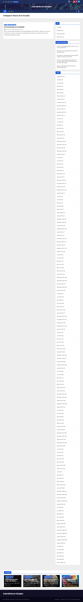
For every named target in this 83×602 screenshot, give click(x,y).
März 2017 (59, 345)
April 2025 (59, 128)
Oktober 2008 (60, 536)
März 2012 (59, 462)
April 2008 (59, 556)
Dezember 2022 (60, 219)
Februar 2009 (60, 523)
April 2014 (59, 420)
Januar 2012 (60, 468)
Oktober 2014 (60, 400)
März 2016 (59, 384)
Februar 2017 (60, 348)
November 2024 (61, 144)
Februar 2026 (60, 96)
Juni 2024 (59, 160)
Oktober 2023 (60, 186)
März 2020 (59, 306)
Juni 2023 (59, 199)
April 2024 (59, 167)
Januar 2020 (60, 313)
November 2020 (61, 280)
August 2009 (60, 504)
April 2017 (59, 342)
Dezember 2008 (60, 530)
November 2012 (60, 436)
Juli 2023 (59, 196)
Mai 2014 (59, 416)
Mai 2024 (59, 164)
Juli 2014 (59, 410)
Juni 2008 (59, 549)
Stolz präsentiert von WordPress (9, 599)
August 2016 (60, 368)
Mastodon (11, 11)
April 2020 (59, 303)
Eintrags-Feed (60, 30)
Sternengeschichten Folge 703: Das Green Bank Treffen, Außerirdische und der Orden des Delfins (67, 61)
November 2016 (60, 358)
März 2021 (59, 267)
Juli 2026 (59, 79)
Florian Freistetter (18, 29)
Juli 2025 (59, 118)
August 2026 (60, 76)
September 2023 (61, 190)
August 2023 (60, 193)
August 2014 (60, 407)
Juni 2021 (59, 258)
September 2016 (61, 364)
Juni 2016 (59, 374)
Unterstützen (57, 599)
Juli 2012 (59, 449)
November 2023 (61, 183)
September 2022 (61, 228)
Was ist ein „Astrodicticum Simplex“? (73, 599)
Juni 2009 (59, 510)
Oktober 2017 (60, 322)
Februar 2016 (60, 387)
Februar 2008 (60, 562)
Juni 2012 (59, 452)
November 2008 (61, 533)
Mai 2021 (59, 261)
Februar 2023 (60, 212)
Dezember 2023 (60, 180)
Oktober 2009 (60, 497)
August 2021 (60, 251)
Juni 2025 (59, 122)
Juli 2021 (59, 254)
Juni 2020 (59, 296)
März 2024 (59, 170)
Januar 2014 (60, 429)
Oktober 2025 (60, 109)
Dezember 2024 (60, 141)
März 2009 (59, 520)
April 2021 (59, 264)
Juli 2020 (59, 293)
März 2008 (59, 559)
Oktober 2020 (60, 283)
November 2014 (60, 397)
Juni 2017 (59, 335)
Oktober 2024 (60, 147)
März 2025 (59, 131)
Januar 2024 (60, 177)
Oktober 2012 (60, 439)
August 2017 (60, 329)
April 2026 (59, 89)
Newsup (20, 599)
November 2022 (61, 222)
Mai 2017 (59, 339)
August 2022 (60, 232)
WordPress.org (60, 37)
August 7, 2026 (67, 583)
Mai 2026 (59, 86)
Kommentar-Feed (61, 33)
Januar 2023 (60, 215)
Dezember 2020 (60, 277)
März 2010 (59, 481)
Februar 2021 (60, 271)
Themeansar (26, 599)
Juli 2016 (59, 371)
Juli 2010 (59, 471)
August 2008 (60, 543)
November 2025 (61, 105)
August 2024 (60, 154)
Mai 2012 (59, 455)
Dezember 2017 (60, 316)
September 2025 (61, 112)
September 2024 (61, 151)
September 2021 (61, 248)
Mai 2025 (59, 125)
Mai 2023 (59, 202)
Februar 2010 (60, 484)
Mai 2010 (59, 475)
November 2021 (60, 241)
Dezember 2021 (60, 238)
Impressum (63, 599)
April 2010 (59, 478)
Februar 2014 (60, 426)
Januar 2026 (60, 99)
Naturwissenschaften (9, 576)
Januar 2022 (60, 235)
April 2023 (59, 206)
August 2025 (60, 115)
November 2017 (60, 319)
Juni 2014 (59, 413)
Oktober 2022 (60, 225)
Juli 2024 (59, 157)
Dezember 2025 (60, 102)
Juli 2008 (59, 546)
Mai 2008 (59, 552)
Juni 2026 (59, 83)
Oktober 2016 (60, 361)
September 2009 (61, 501)
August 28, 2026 (10, 583)
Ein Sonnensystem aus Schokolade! (14, 27)
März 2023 (59, 209)
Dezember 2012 (60, 433)
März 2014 (59, 423)
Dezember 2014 (60, 394)
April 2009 (59, 517)
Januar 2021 (60, 274)
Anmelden (59, 27)
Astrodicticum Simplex (41, 6)
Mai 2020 (59, 300)
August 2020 (60, 290)
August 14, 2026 (48, 583)
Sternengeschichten (9, 577)
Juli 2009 (59, 507)
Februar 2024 (60, 173)
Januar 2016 (60, 390)
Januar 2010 (60, 488)
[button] (76, 11)
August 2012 (60, 445)
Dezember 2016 (60, 355)
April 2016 (59, 381)
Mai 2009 (59, 514)
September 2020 (61, 287)
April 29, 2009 (8, 29)
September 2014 (61, 403)
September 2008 (61, 539)
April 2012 (59, 458)
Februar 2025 (60, 134)
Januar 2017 (60, 352)
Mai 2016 (59, 377)
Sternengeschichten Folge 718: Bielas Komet (11, 581)
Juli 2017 (59, 332)
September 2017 (61, 326)
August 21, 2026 (29, 583)
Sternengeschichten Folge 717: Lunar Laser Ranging (31, 581)
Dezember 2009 (60, 491)
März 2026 (59, 92)
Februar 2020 (60, 309)
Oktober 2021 (60, 245)
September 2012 (61, 442)
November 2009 (61, 494)
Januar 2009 (60, 526)
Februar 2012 (60, 465)
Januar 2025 (60, 138)
